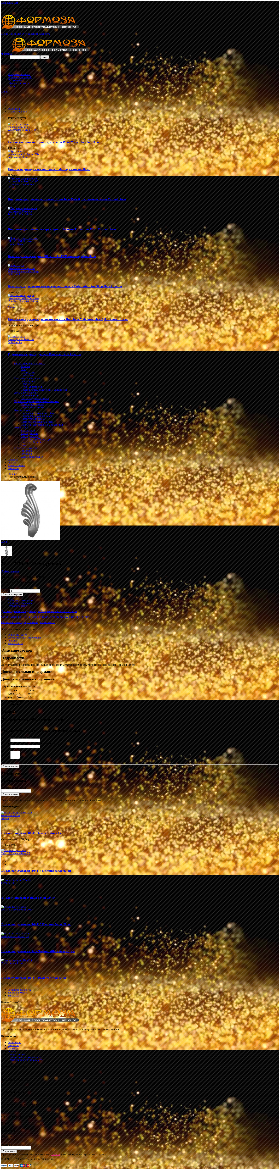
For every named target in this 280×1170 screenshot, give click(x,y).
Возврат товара (16, 1054)
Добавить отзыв (10, 571)
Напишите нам (9, 2)
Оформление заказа (18, 83)
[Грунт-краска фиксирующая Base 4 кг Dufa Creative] (24, 342)
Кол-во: (5, 590)
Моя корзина (15, 80)
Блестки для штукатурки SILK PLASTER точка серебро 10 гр (52, 256)
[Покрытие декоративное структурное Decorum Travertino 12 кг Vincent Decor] (24, 217)
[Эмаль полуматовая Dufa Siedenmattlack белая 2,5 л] (17, 936)
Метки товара (15, 643)
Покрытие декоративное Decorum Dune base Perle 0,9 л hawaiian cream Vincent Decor (67, 199)
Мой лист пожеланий (20, 77)
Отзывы (12, 640)
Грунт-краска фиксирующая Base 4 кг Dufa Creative (44, 354)
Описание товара (17, 634)
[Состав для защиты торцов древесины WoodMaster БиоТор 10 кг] (24, 129)
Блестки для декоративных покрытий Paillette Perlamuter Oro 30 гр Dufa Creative (65, 286)
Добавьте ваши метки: (13, 787)
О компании (14, 1042)
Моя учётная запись (19, 74)
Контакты (13, 995)
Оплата (12, 1051)
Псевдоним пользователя (25, 737)
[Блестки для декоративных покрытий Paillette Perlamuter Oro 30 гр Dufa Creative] (24, 274)
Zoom (4, 541)
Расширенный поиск (19, 989)
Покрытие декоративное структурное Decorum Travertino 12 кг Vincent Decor (62, 229)
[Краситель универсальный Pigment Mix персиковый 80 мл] (24, 157)
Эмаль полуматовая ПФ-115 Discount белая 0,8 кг (36, 870)
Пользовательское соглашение (24, 1057)
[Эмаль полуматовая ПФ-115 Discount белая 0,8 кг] (17, 856)
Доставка (13, 1048)
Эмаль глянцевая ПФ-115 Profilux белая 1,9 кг (34, 978)
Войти (11, 86)
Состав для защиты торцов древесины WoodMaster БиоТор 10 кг (54, 142)
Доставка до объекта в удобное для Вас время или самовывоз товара (39, 611)
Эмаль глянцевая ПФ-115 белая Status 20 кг (32, 833)
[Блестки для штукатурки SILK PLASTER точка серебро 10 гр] (24, 244)
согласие (55, 1154)
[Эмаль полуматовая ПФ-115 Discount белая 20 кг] (17, 909)
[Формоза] (44, 30)
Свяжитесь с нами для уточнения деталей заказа (28, 622)
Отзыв (14, 749)
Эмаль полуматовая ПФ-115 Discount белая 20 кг (36, 924)
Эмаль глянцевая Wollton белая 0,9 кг (28, 897)
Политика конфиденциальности (25, 1060)
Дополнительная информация (24, 637)
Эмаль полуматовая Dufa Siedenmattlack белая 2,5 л (38, 951)
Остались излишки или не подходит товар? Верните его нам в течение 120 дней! (46, 616)
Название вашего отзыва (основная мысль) (34, 743)
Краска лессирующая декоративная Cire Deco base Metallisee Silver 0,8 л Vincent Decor (68, 319)
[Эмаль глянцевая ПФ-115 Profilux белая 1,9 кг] (17, 963)
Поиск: (5, 56)
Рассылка (6, 1144)
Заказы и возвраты (18, 992)
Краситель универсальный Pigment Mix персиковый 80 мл (49, 169)
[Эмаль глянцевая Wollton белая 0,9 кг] (17, 883)
